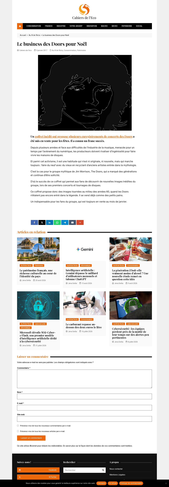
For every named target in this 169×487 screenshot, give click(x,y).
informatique (85, 265)
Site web (21, 414)
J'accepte (101, 483)
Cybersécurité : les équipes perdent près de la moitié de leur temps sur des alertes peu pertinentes (130, 333)
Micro (114, 26)
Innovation (92, 26)
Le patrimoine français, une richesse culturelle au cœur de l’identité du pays (38, 273)
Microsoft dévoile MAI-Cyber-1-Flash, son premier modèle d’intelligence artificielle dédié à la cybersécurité (38, 337)
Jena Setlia (26, 280)
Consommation (33, 26)
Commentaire (23, 368)
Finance (48, 26)
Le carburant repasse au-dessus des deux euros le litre (84, 326)
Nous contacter (116, 469)
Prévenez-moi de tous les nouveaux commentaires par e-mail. (45, 426)
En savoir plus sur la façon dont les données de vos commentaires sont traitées (97, 446)
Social (139, 26)
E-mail (20, 403)
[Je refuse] (166, 483)
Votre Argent (76, 26)
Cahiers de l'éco (25, 50)
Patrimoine (127, 26)
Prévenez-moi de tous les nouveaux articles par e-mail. (42, 431)
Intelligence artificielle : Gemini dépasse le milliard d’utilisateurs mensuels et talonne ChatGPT (82, 274)
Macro (104, 26)
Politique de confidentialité (131, 483)
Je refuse (113, 483)
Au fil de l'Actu (57, 50)
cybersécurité (40, 324)
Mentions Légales (117, 475)
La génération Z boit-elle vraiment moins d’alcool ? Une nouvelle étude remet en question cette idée (130, 275)
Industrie (61, 26)
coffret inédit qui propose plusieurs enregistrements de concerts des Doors (83, 136)
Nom (20, 392)
